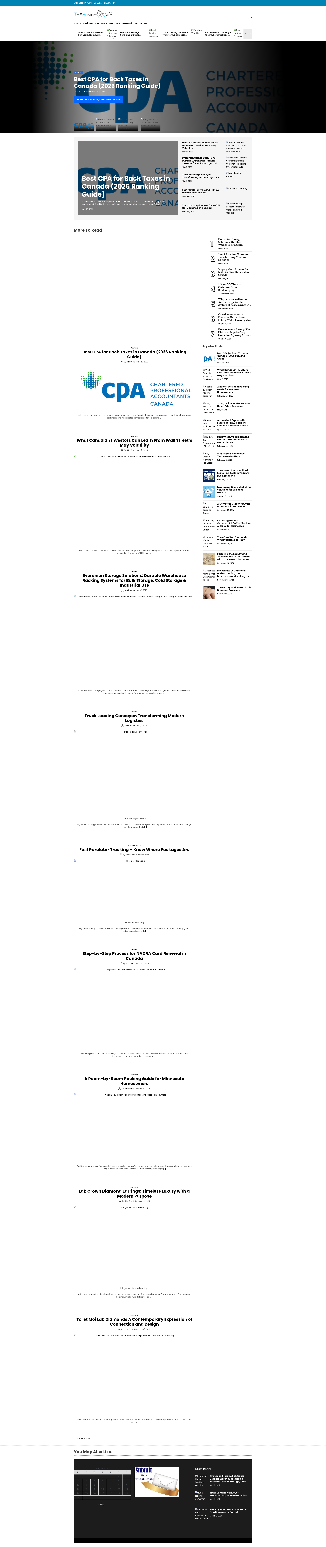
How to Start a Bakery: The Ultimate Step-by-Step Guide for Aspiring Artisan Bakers (234, 333)
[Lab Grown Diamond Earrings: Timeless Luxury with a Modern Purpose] (134, 1246)
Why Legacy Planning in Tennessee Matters (231, 455)
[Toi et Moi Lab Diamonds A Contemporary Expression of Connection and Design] (134, 1374)
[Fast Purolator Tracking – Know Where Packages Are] (134, 890)
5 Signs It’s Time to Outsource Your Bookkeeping (229, 287)
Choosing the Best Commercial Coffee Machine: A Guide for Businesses (234, 523)
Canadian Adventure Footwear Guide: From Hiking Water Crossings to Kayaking (234, 318)
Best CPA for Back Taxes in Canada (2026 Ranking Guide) (117, 82)
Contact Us (140, 23)
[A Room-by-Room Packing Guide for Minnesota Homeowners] (134, 1127)
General (127, 23)
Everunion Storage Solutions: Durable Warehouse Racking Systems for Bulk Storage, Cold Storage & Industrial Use (200, 162)
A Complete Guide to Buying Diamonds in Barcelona (233, 505)
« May (101, 1504)
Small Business (134, 845)
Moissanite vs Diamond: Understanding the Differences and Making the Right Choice (233, 575)
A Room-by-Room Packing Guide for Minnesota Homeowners (134, 1081)
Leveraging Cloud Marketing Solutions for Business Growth (234, 489)
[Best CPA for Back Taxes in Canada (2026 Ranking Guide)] (134, 389)
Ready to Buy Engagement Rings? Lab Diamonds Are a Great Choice (233, 439)
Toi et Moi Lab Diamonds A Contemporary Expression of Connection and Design (134, 1321)
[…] (165, 204)
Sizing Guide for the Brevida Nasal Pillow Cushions (233, 405)
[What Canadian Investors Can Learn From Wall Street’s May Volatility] (134, 500)
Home (77, 23)
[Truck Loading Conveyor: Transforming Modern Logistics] (134, 773)
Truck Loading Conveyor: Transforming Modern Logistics (143, 35)
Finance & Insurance (107, 23)
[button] (245, 34)
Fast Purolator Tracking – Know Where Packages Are (185, 35)
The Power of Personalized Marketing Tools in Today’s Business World (233, 473)
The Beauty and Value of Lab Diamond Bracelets (234, 589)
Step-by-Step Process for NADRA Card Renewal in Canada (227, 35)
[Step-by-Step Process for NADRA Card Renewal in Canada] (134, 1008)
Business (88, 23)
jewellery (134, 1187)
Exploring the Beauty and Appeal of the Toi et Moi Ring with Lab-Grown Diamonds (233, 556)
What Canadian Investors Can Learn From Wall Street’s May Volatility (200, 145)
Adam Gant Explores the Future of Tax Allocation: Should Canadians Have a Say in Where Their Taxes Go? (234, 424)
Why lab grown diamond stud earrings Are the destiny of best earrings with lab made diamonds (235, 303)
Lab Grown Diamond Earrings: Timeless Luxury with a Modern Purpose (134, 1193)
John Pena (130, 854)
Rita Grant (90, 92)
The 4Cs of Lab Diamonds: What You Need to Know (232, 539)
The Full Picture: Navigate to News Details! (98, 99)
